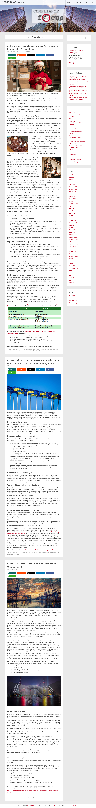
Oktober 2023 (72, 220)
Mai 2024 (71, 210)
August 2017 (72, 258)
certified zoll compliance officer (47, 349)
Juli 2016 (71, 270)
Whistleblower (73, 140)
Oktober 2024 (73, 201)
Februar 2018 (72, 251)
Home (69, 2)
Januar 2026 (72, 184)
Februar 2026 (72, 182)
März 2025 (72, 196)
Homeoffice (73, 116)
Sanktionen (49, 552)
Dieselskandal (74, 147)
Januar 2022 (72, 232)
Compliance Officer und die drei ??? (78, 82)
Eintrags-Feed (73, 298)
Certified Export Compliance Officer (30, 304)
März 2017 (71, 263)
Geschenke (73, 152)
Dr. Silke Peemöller (25, 51)
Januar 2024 (72, 218)
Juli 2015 (71, 275)
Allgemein (72, 112)
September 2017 (73, 256)
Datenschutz (72, 64)
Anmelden (72, 295)
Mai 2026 (71, 177)
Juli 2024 (71, 208)
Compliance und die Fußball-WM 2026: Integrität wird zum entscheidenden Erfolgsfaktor (78, 78)
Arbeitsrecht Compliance (76, 114)
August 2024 (72, 206)
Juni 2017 (71, 261)
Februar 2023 (72, 227)
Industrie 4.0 (73, 128)
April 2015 (71, 278)
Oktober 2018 (72, 246)
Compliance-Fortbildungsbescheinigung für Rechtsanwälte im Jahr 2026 (77, 86)
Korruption (73, 157)
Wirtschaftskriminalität (75, 145)
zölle (30, 351)
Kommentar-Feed (74, 300)
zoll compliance (24, 351)
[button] (12, 55)
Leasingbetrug (74, 162)
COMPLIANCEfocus (13, 2)
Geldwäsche (73, 150)
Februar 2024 (72, 215)
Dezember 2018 (73, 244)
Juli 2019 (71, 242)
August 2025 (72, 191)
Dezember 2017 (73, 254)
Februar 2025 (72, 199)
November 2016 (73, 268)
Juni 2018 (71, 249)
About (92, 2)
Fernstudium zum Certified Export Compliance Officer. (40, 550)
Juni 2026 (71, 175)
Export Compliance (14, 349)
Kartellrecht (73, 154)
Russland (44, 552)
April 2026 (72, 179)
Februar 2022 (72, 230)
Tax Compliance (73, 133)
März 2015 (71, 280)
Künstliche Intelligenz (76, 131)
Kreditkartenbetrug (75, 159)
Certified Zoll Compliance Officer (33, 331)
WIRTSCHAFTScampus (80, 2)
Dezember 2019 (73, 237)
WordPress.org (73, 303)
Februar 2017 (72, 266)
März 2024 (72, 213)
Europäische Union (26, 552)
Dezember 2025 (73, 187)
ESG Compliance (73, 119)
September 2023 (73, 222)
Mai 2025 (71, 194)
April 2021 (71, 234)
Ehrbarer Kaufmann (75, 137)
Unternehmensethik (74, 136)
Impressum (72, 62)
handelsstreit (17, 351)
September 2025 (73, 189)
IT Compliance (73, 127)
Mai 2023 (71, 225)
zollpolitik (34, 351)
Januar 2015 (72, 282)
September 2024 (73, 203)
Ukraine (54, 552)
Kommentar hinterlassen (46, 351)
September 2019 (73, 239)
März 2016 (72, 273)
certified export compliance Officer (30, 349)
